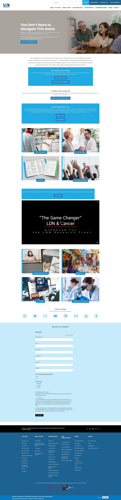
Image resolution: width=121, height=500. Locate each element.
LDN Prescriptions (101, 7)
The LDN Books (51, 448)
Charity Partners (25, 453)
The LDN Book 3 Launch (93, 448)
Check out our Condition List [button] (60, 98)
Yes (37, 376)
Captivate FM (78, 470)
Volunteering (24, 462)
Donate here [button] (60, 115)
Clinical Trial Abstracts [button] (80, 301)
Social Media (78, 445)
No (36, 378)
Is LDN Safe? (37, 448)
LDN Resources (88, 7)
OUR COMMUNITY (115, 2)
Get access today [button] (60, 77)
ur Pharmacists (25, 448)
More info (41, 498)
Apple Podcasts (78, 467)
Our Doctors (24, 445)
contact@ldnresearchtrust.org (50, 401)
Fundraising (94, 2)
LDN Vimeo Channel (79, 450)
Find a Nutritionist (65, 452)
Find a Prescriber (65, 444)
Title (36, 343)
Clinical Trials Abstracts (53, 464)
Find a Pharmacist (66, 442)
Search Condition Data (53, 443)
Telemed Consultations (67, 449)
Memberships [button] (60, 119)
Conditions (50, 441)
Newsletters (77, 443)
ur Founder (24, 443)
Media (110, 7)
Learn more (44, 411)
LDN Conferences (92, 441)
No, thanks (105, 497)
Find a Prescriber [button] (80, 152)
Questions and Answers (53, 472)
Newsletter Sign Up (52, 461)
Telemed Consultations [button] (40, 273)
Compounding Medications (51, 451)
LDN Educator (25, 458)
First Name (38, 350)
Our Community (51, 457)
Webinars (39, 383)
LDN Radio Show (78, 453)
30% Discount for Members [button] (60, 82)
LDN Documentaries (79, 441)
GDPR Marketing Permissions (42, 392)
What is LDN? (67, 7)
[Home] (6, 5)
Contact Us (104, 2)
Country (37, 362)
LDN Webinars (78, 455)
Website (37, 368)
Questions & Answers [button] (80, 180)
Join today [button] (58, 195)
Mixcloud (77, 458)
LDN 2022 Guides (52, 445)
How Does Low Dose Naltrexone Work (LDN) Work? (40, 445)
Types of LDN (38, 450)
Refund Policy (58, 483)
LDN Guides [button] (40, 180)
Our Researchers (25, 450)
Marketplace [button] (80, 273)
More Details (27, 429)
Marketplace (91, 445)
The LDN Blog (51, 459)
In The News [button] (40, 301)
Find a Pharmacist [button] (40, 152)
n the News (51, 454)
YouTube (77, 460)
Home (51, 7)
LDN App (39, 385)
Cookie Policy (38, 483)
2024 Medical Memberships (25, 466)
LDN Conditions (77, 7)
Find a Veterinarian (66, 447)
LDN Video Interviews (79, 448)
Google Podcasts (79, 462)
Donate (85, 2)
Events (116, 7)
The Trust (58, 7)
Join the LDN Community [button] (29, 42)
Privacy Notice (45, 483)
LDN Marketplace (65, 454)
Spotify (76, 465)
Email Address (39, 337)
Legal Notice (51, 483)
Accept (99, 497)
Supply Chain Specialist (27, 455)
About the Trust (25, 441)
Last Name (38, 356)
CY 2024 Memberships (53, 470)
